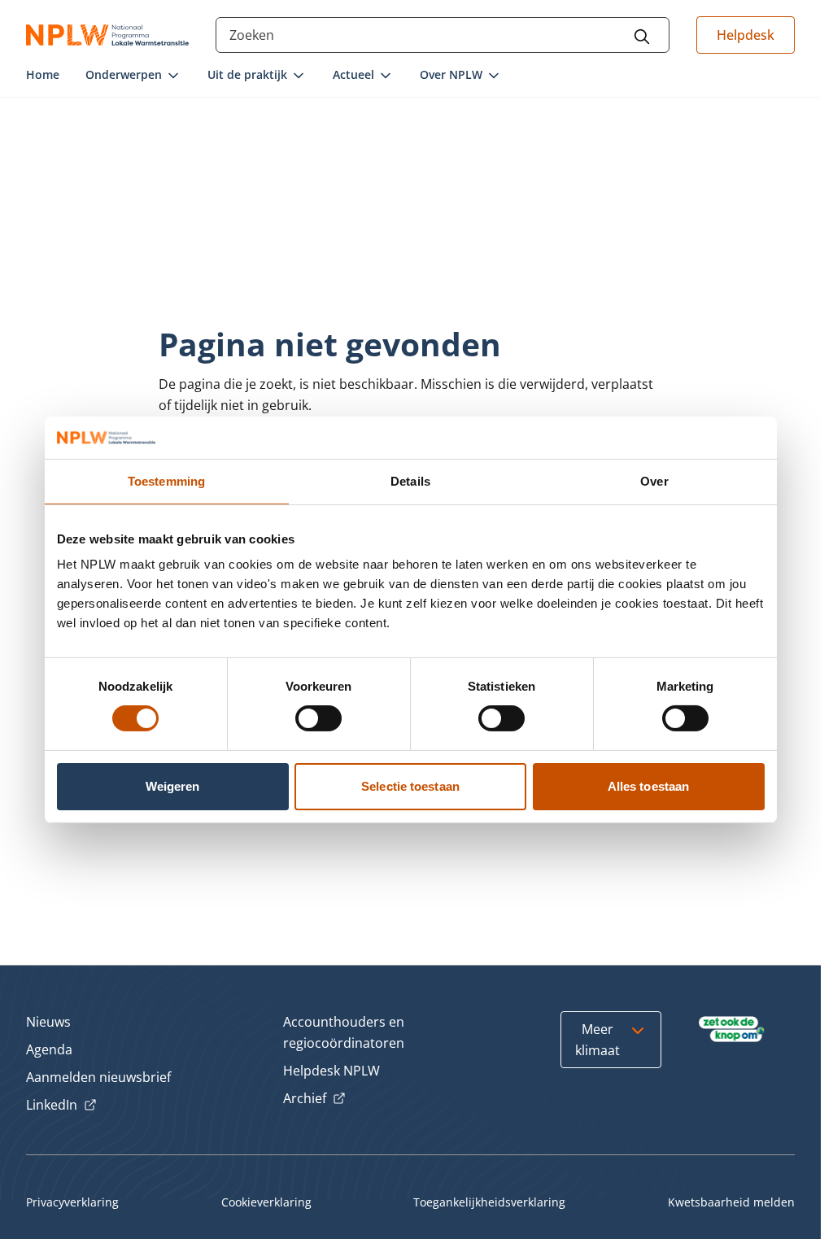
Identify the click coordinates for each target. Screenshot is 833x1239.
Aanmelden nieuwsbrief (98, 1077)
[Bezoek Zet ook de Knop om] (732, 1029)
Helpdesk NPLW (331, 1071)
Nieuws (48, 1022)
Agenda (49, 1049)
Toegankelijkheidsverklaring (489, 1202)
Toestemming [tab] (166, 481)
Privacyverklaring (72, 1202)
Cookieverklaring (266, 1202)
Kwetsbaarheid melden (731, 1202)
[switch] (318, 718)
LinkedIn (61, 1105)
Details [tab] (410, 481)
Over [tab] (654, 481)
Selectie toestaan (410, 786)
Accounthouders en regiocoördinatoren (343, 1032)
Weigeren (173, 786)
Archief (314, 1099)
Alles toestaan (648, 786)
